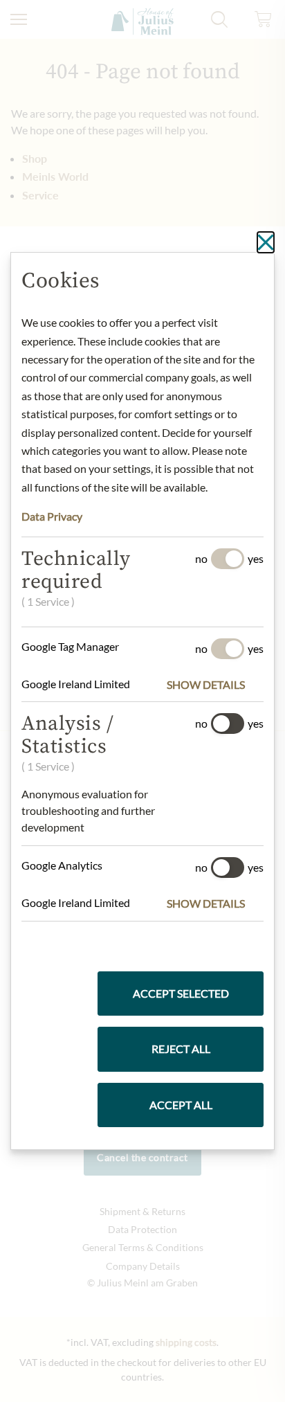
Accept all (180, 1104)
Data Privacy (51, 516)
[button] (215, 685)
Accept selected (181, 993)
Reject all (180, 1048)
